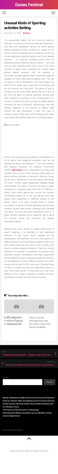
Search (6, 377)
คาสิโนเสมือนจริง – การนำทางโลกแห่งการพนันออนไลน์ (13, 320)
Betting (26, 33)
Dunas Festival (29, 4)
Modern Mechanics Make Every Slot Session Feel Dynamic (29, 398)
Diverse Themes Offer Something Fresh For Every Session (29, 401)
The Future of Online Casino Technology (21, 410)
